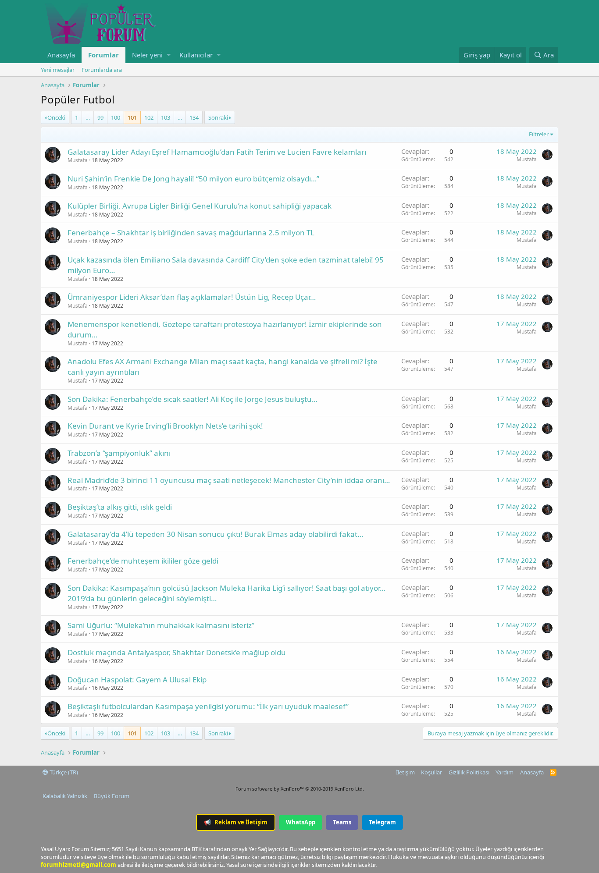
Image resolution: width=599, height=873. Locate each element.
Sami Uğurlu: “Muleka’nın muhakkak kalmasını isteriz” (161, 625)
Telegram (382, 822)
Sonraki (218, 117)
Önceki (56, 117)
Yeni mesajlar (58, 70)
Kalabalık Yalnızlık (65, 796)
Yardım (504, 772)
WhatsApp (300, 822)
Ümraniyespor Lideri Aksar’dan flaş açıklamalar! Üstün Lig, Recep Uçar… (192, 297)
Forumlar (103, 54)
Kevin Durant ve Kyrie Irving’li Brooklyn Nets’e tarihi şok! (165, 426)
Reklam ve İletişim (235, 822)
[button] (168, 55)
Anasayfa (61, 54)
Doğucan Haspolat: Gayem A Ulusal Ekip (137, 679)
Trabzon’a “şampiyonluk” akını (119, 453)
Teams (342, 822)
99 (100, 117)
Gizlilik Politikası (469, 772)
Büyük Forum (111, 796)
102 (148, 117)
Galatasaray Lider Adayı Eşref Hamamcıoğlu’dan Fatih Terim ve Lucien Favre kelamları (217, 152)
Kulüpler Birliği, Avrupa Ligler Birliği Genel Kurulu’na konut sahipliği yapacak (200, 206)
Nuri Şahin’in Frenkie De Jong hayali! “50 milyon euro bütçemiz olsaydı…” (193, 179)
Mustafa (78, 160)
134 (194, 117)
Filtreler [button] (539, 134)
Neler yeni (147, 54)
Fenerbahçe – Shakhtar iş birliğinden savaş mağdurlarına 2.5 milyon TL (191, 232)
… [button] (88, 117)
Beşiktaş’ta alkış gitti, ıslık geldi (120, 507)
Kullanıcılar (196, 54)
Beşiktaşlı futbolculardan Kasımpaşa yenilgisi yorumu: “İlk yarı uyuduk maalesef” (208, 706)
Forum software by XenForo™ (299, 788)
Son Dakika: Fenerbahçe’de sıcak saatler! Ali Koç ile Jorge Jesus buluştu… (192, 399)
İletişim (405, 772)
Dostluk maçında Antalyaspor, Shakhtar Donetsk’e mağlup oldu (177, 652)
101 (132, 117)
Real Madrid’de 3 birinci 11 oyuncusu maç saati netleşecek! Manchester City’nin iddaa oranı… (229, 480)
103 (165, 117)
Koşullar (431, 772)
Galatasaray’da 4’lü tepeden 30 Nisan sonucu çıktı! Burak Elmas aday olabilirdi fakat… (215, 534)
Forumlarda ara (102, 70)
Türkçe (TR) (63, 772)
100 (115, 117)
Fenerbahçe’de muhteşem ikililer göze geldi (143, 561)
